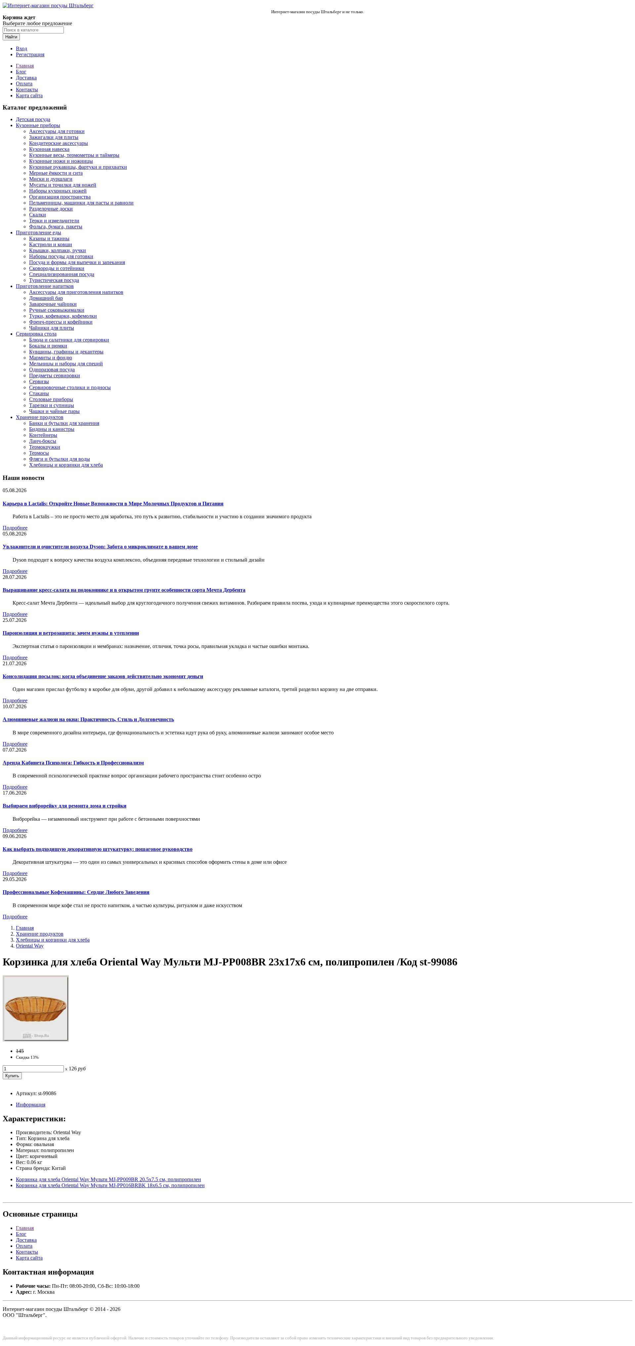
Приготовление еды (38, 232)
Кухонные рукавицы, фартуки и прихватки (78, 167)
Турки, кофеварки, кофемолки (63, 316)
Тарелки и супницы (51, 405)
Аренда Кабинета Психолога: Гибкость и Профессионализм (73, 763)
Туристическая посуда (54, 280)
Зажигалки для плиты (53, 137)
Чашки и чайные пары (54, 411)
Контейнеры (43, 435)
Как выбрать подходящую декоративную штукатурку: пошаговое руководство (97, 849)
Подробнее (15, 528)
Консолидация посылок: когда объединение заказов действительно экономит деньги (103, 676)
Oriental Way (30, 946)
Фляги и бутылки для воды (59, 459)
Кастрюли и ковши (50, 244)
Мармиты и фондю (50, 357)
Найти (11, 36)
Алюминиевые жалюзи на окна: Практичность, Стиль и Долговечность (88, 719)
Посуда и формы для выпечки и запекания (77, 262)
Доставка (26, 77)
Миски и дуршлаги (50, 179)
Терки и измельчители (54, 220)
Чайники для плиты (51, 328)
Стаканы (39, 393)
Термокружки (44, 447)
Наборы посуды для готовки (61, 256)
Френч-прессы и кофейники (61, 322)
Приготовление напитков (45, 286)
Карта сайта (29, 95)
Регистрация (30, 54)
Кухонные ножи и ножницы (61, 161)
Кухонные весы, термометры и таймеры (74, 155)
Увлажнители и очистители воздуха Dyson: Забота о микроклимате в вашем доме (100, 546)
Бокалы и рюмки (48, 345)
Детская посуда (33, 119)
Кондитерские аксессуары (58, 143)
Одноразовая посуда (52, 369)
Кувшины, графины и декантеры (66, 351)
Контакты (27, 89)
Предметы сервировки (54, 375)
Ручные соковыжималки (56, 310)
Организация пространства (60, 197)
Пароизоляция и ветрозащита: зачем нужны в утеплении (71, 633)
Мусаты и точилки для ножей (62, 185)
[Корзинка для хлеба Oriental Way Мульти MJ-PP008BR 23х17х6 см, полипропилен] (36, 1040)
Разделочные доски (51, 208)
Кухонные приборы (38, 125)
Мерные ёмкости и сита (56, 173)
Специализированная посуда (61, 274)
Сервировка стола (36, 334)
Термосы (39, 453)
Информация (30, 1104)
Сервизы (39, 381)
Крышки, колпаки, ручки (57, 250)
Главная (25, 66)
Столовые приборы (51, 399)
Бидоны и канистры (51, 429)
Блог (21, 71)
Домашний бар (46, 298)
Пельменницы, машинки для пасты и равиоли (81, 203)
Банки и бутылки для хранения (64, 423)
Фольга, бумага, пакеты (55, 226)
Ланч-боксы (42, 441)
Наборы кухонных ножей (58, 191)
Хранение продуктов (40, 417)
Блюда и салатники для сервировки (69, 340)
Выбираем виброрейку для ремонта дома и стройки (64, 806)
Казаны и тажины (49, 238)
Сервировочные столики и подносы (70, 387)
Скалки (37, 214)
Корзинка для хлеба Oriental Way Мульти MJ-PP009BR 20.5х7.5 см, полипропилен (108, 1179)
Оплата (24, 83)
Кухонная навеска (49, 149)
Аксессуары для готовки (57, 131)
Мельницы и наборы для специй (66, 363)
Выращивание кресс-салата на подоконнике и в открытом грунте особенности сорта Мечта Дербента (124, 590)
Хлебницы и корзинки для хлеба (66, 465)
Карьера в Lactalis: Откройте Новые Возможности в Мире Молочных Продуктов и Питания (113, 503)
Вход (21, 48)
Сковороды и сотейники (56, 268)
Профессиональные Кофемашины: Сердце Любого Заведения (76, 892)
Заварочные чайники (53, 304)
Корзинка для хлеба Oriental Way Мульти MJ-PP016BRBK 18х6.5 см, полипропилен (110, 1185)
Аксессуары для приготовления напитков (76, 292)
